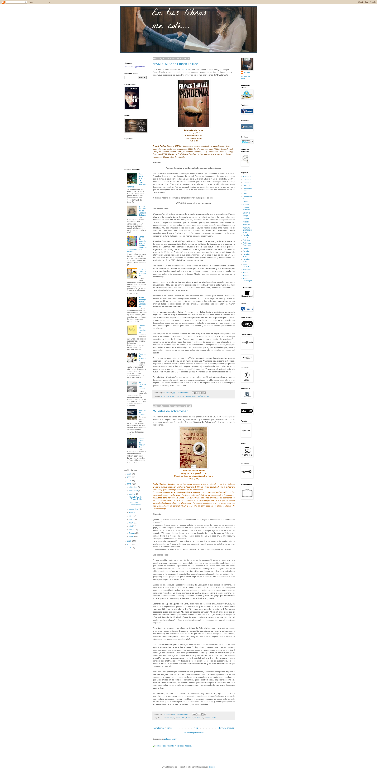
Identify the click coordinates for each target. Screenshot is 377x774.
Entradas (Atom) (170, 739)
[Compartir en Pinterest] (204, 392)
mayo (131, 523)
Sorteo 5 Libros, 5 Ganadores (142, 272)
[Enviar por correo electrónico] (193, 392)
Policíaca (200, 396)
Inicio (196, 728)
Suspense (247, 270)
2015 (129, 544)
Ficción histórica (246, 209)
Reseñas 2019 (246, 260)
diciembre (133, 487)
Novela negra (191, 396)
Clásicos (246, 186)
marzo (132, 530)
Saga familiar (246, 265)
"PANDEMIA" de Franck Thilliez (175, 64)
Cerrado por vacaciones (142, 329)
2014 (129, 548)
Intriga (172, 396)
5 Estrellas (247, 182)
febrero (132, 533)
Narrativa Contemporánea (247, 230)
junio (131, 519)
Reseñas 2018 (246, 255)
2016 (129, 541)
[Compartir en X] (199, 392)
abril (131, 526)
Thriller (206, 396)
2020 (129, 474)
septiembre (134, 509)
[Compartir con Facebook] (202, 392)
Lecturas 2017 (180, 396)
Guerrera (246, 213)
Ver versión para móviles (194, 733)
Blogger (212, 767)
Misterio (246, 222)
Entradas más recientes (162, 728)
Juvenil (246, 219)
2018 (129, 481)
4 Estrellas (165, 396)
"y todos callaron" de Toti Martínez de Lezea (142, 211)
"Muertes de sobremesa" (170, 411)
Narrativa (246, 225)
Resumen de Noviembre (143, 357)
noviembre (133, 491)
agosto (132, 512)
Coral (245, 194)
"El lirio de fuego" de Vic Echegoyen (142, 302)
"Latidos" (184, 69)
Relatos (246, 248)
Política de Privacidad (247, 244)
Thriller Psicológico (247, 280)
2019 (129, 477)
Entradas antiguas (226, 728)
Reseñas (207, 718)
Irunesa (247, 72)
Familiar (246, 205)
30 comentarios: (183, 392)
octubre (132, 494)
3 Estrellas (247, 177)
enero (131, 537)
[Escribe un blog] (196, 392)
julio (131, 516)
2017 (129, 484)
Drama (245, 202)
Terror (245, 273)
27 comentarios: (183, 714)
